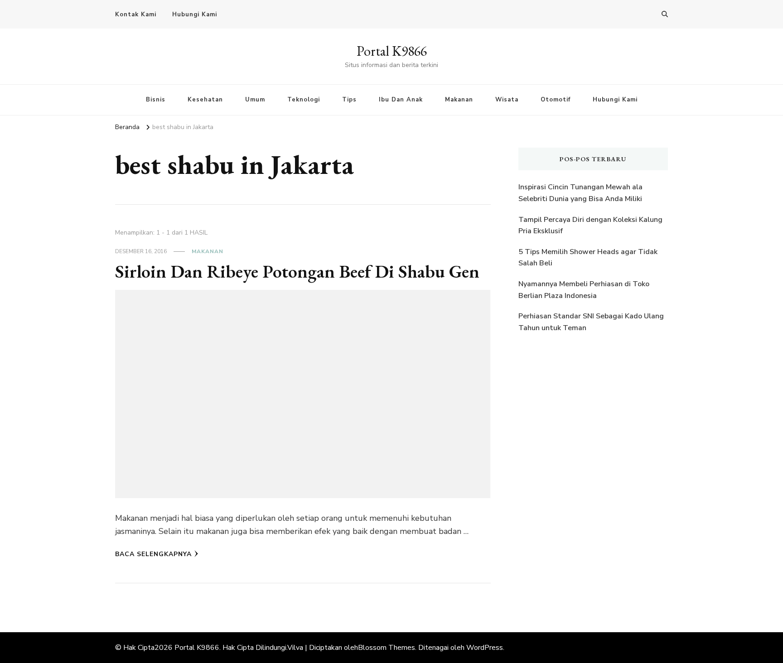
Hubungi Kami (194, 14)
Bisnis (155, 100)
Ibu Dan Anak (401, 100)
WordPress (484, 648)
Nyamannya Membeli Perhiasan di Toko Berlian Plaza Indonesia (583, 290)
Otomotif (555, 100)
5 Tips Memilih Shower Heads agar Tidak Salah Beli (587, 258)
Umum (255, 100)
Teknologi (303, 100)
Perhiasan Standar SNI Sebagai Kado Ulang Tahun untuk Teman (591, 322)
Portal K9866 (392, 51)
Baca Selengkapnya (153, 554)
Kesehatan (205, 100)
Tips (349, 100)
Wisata (506, 100)
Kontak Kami (135, 14)
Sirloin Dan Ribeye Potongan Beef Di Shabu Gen (297, 271)
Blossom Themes (386, 648)
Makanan (459, 100)
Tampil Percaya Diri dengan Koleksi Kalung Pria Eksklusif (590, 225)
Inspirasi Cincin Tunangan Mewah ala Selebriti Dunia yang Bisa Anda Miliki (580, 193)
